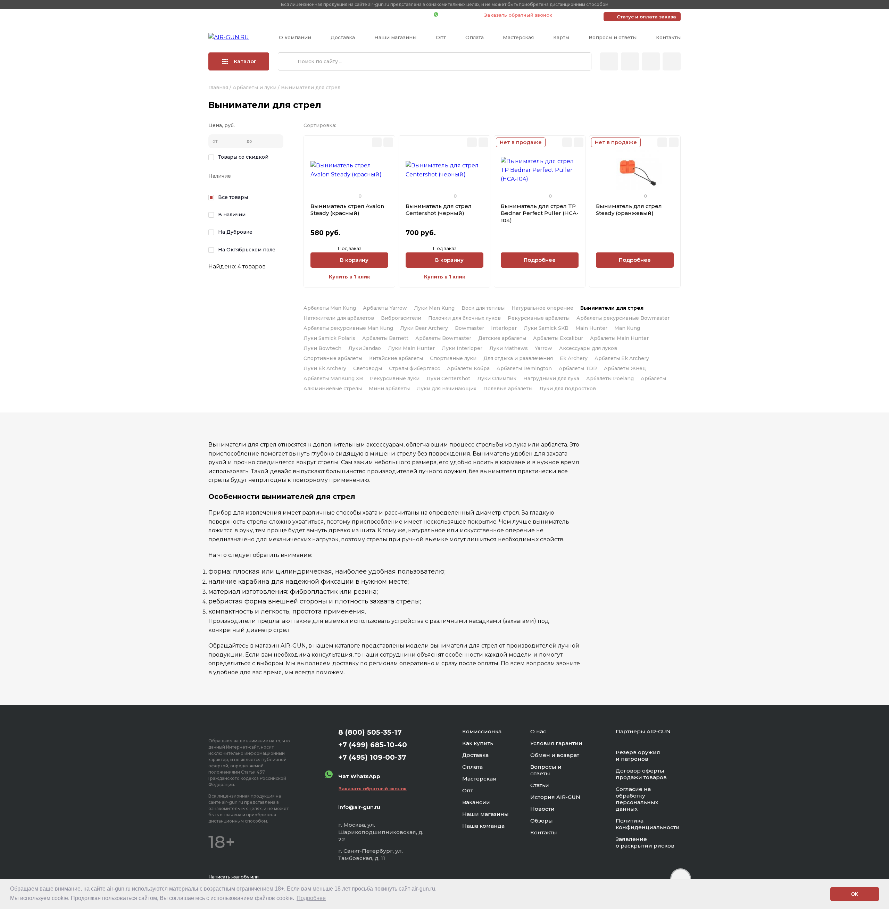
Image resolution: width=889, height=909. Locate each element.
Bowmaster (469, 328)
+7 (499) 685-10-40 (328, 15)
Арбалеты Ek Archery (622, 358)
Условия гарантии (556, 743)
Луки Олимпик (496, 378)
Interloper (504, 328)
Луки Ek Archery (325, 368)
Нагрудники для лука (551, 378)
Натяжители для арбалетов (339, 318)
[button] (823, 894)
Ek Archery (574, 358)
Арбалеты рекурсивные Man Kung (348, 328)
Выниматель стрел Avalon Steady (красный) (347, 209)
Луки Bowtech (322, 348)
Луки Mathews (508, 348)
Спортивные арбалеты (333, 358)
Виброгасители (401, 318)
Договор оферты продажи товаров (641, 774)
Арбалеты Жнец (625, 368)
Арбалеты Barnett (385, 338)
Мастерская (518, 37)
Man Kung (627, 328)
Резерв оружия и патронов (638, 755)
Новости (542, 809)
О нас (538, 731)
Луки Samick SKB (546, 328)
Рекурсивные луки (394, 378)
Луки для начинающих (446, 388)
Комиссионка (481, 731)
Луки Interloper (462, 348)
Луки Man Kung (434, 308)
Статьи (539, 785)
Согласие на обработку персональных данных (637, 799)
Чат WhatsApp (457, 15)
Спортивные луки (453, 358)
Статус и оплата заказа (646, 16)
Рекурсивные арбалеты (539, 318)
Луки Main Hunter (411, 348)
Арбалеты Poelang (610, 378)
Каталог (245, 61)
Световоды (367, 368)
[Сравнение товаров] (630, 61)
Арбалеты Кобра (468, 368)
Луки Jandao (364, 348)
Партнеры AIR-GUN (643, 731)
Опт (441, 37)
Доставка (343, 37)
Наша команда (483, 826)
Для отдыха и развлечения (518, 358)
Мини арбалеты (389, 388)
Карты (561, 37)
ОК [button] (854, 894)
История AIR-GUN (555, 797)
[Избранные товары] (651, 61)
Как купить (477, 743)
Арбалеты (653, 378)
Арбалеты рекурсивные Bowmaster (623, 318)
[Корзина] (672, 61)
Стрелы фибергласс (414, 368)
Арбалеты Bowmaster (443, 338)
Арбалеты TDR (578, 368)
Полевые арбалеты (507, 388)
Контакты (668, 37)
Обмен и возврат (554, 755)
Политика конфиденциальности (648, 824)
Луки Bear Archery (424, 328)
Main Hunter (591, 328)
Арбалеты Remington (524, 368)
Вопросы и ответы (613, 37)
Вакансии (476, 802)
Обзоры (541, 820)
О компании (295, 37)
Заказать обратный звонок (518, 15)
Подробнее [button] (311, 898)
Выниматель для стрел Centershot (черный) (439, 209)
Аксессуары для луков (588, 348)
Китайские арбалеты (396, 358)
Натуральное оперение (542, 308)
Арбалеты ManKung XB (333, 378)
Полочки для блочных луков (464, 318)
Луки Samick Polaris (329, 338)
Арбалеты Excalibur (558, 338)
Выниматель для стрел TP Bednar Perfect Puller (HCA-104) (540, 213)
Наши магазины (395, 37)
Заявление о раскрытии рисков (645, 842)
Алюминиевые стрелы (333, 388)
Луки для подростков (567, 388)
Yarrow (543, 348)
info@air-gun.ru (359, 807)
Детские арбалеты (502, 338)
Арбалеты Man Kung (330, 308)
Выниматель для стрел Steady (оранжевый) (629, 209)
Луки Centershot (448, 378)
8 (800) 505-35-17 (370, 732)
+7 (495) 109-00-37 (397, 15)
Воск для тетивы (483, 308)
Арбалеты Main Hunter (619, 338)
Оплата (474, 37)
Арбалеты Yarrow (385, 308)
